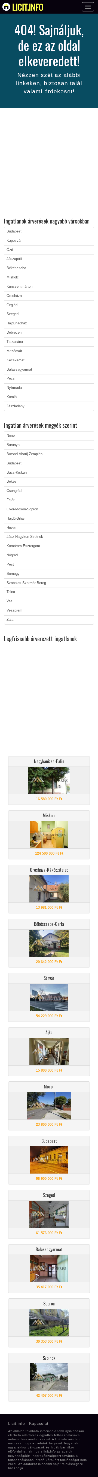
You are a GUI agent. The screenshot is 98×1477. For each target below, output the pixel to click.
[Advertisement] (49, 163)
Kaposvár (14, 241)
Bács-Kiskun (17, 472)
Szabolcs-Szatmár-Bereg (26, 583)
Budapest (14, 231)
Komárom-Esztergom (23, 546)
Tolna (11, 592)
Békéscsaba (16, 268)
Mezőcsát (14, 351)
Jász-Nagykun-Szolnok (25, 537)
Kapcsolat (38, 1423)
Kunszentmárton (19, 286)
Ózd (10, 250)
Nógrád (12, 555)
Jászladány (15, 406)
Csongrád (14, 491)
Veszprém (14, 610)
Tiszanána (15, 342)
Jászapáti (14, 259)
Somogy (13, 574)
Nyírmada (14, 388)
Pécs (11, 378)
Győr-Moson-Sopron (22, 509)
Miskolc (13, 277)
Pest (10, 564)
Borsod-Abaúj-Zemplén (24, 454)
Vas (10, 601)
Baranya (13, 445)
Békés (12, 481)
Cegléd (12, 305)
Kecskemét (15, 360)
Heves (12, 528)
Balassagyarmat (19, 369)
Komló (12, 397)
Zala (10, 620)
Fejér (10, 500)
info (28, 7)
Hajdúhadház (17, 323)
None (11, 435)
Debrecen (14, 332)
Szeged (13, 314)
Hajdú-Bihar (16, 518)
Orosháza (14, 296)
